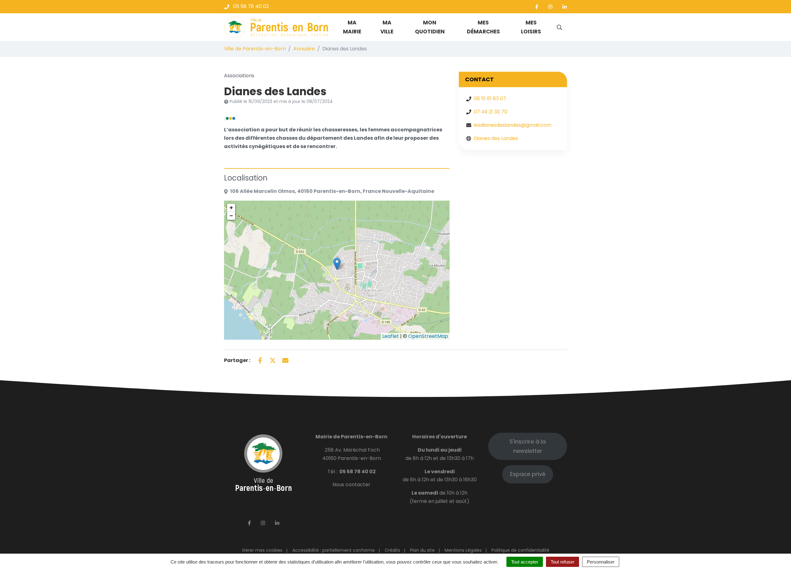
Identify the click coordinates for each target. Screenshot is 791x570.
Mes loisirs (531, 27)
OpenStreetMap (428, 336)
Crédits (392, 550)
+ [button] (231, 207)
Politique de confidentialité (520, 550)
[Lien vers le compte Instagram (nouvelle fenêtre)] (550, 6)
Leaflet (390, 336)
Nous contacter (351, 484)
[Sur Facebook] (260, 359)
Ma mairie (352, 27)
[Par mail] (285, 359)
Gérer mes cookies (262, 550)
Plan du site (422, 550)
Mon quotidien (430, 27)
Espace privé (527, 474)
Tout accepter (524, 561)
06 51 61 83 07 (490, 98)
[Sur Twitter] (273, 359)
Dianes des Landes (496, 138)
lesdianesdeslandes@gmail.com (512, 125)
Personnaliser (601, 561)
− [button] (231, 215)
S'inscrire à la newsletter (528, 446)
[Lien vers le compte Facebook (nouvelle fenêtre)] (536, 6)
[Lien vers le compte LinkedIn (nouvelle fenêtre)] (564, 6)
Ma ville (386, 27)
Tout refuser (562, 561)
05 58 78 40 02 (357, 471)
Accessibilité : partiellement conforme (333, 550)
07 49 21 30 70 (490, 111)
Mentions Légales (463, 550)
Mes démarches (483, 27)
